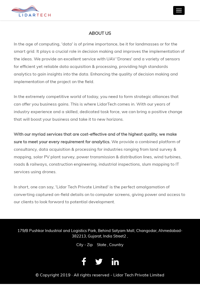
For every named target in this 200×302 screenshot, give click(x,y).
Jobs (8, 289)
